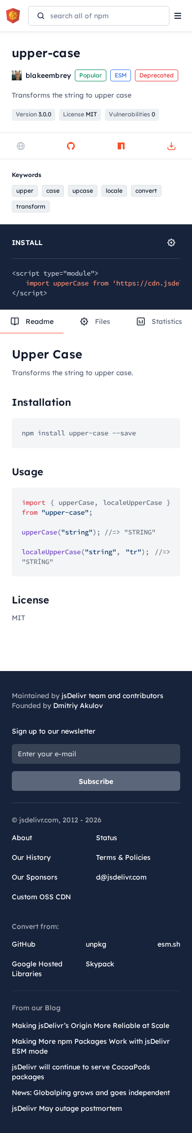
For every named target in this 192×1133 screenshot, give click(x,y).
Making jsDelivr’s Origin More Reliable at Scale (90, 1025)
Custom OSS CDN (41, 896)
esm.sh (169, 944)
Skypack (100, 963)
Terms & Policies (123, 857)
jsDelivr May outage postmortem (67, 1108)
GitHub (23, 944)
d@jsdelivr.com (121, 877)
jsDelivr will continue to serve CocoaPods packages (81, 1071)
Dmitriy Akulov (78, 705)
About (22, 837)
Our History (31, 857)
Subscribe (96, 781)
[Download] (171, 146)
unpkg (96, 944)
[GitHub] (71, 146)
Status (106, 837)
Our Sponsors (35, 877)
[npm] (121, 146)
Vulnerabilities (132, 114)
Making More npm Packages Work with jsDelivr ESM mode (91, 1046)
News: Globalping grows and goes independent (91, 1092)
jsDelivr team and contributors (112, 695)
